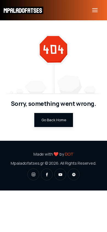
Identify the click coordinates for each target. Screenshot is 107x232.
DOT (69, 154)
